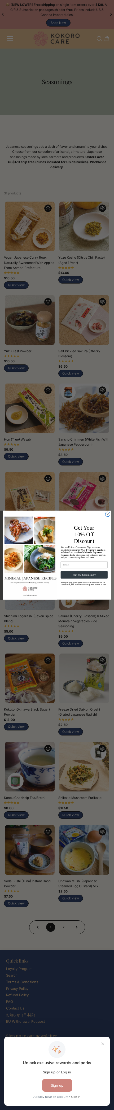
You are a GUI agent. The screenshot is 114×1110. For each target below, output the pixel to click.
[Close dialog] (107, 514)
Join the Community (84, 574)
